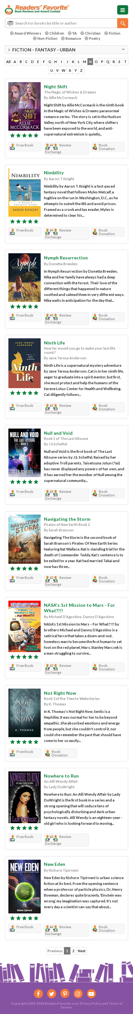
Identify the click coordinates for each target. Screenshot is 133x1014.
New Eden (54, 864)
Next (82, 951)
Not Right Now (60, 693)
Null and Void (58, 433)
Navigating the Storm (67, 519)
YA (74, 33)
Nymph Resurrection (66, 257)
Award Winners (28, 33)
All (8, 62)
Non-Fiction (47, 38)
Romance (73, 38)
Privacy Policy (90, 1003)
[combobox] (66, 23)
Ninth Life (54, 342)
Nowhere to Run (61, 776)
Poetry (94, 38)
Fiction (114, 33)
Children (56, 33)
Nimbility (54, 172)
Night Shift (55, 86)
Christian (93, 33)
